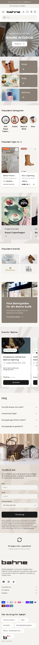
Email (3, 492)
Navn (3, 483)
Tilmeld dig (19, 515)
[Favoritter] (27, 12)
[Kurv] (35, 12)
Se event (16, 382)
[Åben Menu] (3, 11)
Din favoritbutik (7, 501)
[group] (6, 124)
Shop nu (18, 44)
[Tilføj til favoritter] (16, 149)
